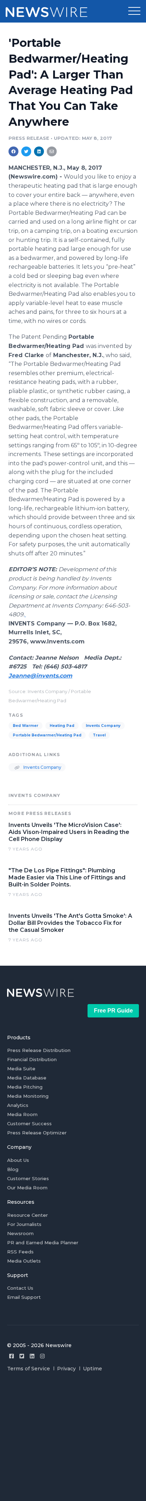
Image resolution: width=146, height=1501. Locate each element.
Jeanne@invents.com (40, 675)
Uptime (92, 1368)
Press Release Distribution (39, 1050)
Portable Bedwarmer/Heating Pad (47, 735)
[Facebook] (11, 1356)
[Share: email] (52, 151)
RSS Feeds (20, 1251)
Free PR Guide (113, 1011)
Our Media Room (27, 1187)
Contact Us (20, 1288)
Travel (99, 735)
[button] (134, 11)
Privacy (66, 1368)
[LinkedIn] (32, 1356)
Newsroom (20, 1233)
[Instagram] (42, 1356)
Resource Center (27, 1215)
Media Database (26, 1077)
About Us (18, 1160)
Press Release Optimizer (37, 1132)
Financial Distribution (32, 1059)
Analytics (17, 1105)
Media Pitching (25, 1087)
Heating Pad (62, 725)
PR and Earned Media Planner (42, 1242)
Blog (12, 1169)
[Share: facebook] (13, 151)
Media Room (22, 1114)
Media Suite (21, 1068)
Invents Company (103, 725)
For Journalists (24, 1224)
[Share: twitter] (26, 151)
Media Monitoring (28, 1096)
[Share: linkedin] (39, 151)
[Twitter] (21, 1356)
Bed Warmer (25, 725)
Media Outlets (24, 1261)
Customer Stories (28, 1178)
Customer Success (29, 1123)
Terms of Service (28, 1368)
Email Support (24, 1297)
